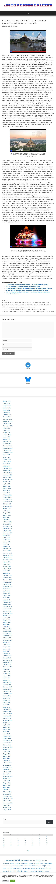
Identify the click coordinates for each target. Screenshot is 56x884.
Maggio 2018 (6, 622)
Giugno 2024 (7, 459)
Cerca (4, 819)
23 (46, 842)
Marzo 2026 (6, 412)
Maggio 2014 (6, 729)
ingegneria (19, 866)
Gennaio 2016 (7, 684)
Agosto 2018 (6, 615)
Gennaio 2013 (7, 765)
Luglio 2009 (6, 805)
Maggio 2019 (6, 595)
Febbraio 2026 (7, 414)
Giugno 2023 (7, 486)
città (33, 302)
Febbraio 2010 (7, 792)
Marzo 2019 (6, 600)
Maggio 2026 (7, 408)
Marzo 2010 (6, 789)
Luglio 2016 (6, 671)
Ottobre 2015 (7, 691)
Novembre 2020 (7, 555)
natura (9, 868)
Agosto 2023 (6, 481)
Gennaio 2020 (7, 577)
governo (12, 304)
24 (3, 845)
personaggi (26, 868)
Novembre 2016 (7, 662)
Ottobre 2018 (7, 611)
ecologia (36, 863)
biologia (38, 860)
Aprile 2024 (6, 464)
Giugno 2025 (6, 432)
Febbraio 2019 (7, 602)
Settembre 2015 (7, 693)
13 (25, 840)
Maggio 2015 (6, 702)
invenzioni (33, 866)
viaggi (33, 307)
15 (39, 840)
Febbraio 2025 (7, 441)
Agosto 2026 (6, 401)
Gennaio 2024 (7, 470)
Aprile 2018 (6, 624)
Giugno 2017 (6, 647)
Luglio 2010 (6, 780)
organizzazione (28, 304)
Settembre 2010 (7, 776)
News (5, 300)
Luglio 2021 (6, 537)
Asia (12, 302)
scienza (48, 868)
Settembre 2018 (7, 613)
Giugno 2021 (6, 539)
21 (32, 842)
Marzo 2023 (6, 493)
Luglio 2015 (6, 698)
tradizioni (47, 871)
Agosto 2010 (6, 778)
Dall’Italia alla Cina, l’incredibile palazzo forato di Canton (23, 286)
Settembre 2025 (7, 426)
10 (3, 840)
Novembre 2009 (8, 798)
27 (25, 845)
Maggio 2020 (7, 568)
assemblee (18, 302)
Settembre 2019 (7, 586)
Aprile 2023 (6, 490)
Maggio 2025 (7, 435)
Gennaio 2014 (7, 738)
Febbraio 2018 (7, 629)
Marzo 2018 (6, 626)
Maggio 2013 (6, 756)
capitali (29, 302)
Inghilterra (26, 865)
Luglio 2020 (6, 564)
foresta (4, 865)
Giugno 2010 (6, 783)
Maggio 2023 (7, 488)
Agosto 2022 (6, 508)
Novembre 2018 (7, 609)
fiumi (47, 302)
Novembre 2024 (7, 448)
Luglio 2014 (6, 725)
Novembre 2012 (7, 769)
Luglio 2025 (6, 430)
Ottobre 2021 (7, 530)
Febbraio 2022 (7, 522)
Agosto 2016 (6, 669)
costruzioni (12, 863)
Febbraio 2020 (7, 575)
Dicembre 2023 (7, 472)
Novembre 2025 (7, 421)
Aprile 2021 (6, 544)
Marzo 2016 (6, 680)
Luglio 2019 (6, 591)
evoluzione (48, 863)
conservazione (6, 863)
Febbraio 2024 (7, 468)
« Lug (27, 850)
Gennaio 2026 (7, 417)
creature (17, 863)
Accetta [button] (12, 880)
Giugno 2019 (6, 593)
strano (26, 871)
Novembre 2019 (7, 582)
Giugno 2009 (7, 807)
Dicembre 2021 (7, 526)
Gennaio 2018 (7, 631)
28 (32, 845)
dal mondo (38, 302)
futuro (7, 865)
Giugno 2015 (6, 700)
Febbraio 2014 (7, 736)
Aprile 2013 (6, 758)
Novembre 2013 (7, 743)
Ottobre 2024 (7, 450)
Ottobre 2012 (7, 771)
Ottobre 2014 (7, 718)
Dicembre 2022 (7, 499)
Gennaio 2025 (7, 443)
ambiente (9, 860)
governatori (5, 304)
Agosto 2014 (6, 722)
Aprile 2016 (6, 678)
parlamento (42, 304)
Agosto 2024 (6, 455)
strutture (21, 307)
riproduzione (40, 868)
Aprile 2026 (6, 410)
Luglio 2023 (6, 484)
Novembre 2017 (7, 635)
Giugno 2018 (6, 620)
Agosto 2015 (6, 696)
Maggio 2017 (6, 649)
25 (11, 845)
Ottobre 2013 (7, 745)
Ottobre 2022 (7, 504)
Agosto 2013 (6, 749)
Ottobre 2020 (7, 557)
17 (3, 842)
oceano (15, 868)
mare (48, 866)
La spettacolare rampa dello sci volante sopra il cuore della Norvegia (27, 290)
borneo (24, 302)
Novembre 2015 (7, 689)
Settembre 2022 (7, 506)
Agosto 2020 (6, 562)
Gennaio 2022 (7, 524)
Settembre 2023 (8, 479)
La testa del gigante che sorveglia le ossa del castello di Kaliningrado (27, 284)
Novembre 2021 (7, 528)
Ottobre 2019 (7, 584)
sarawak (11, 307)
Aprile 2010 (6, 787)
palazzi (36, 304)
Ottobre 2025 (7, 423)
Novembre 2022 (7, 501)
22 (39, 842)
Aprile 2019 (6, 597)
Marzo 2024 (6, 466)
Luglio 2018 (6, 618)
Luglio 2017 (6, 644)
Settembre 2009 (8, 803)
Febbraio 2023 (7, 495)
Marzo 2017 (6, 653)
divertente (31, 863)
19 (18, 842)
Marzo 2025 (6, 439)
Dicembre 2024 (7, 446)
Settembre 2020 (8, 560)
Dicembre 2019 (7, 580)
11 (10, 840)
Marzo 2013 (6, 760)
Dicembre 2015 (7, 687)
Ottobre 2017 (7, 638)
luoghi (17, 304)
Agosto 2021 (6, 535)
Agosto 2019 (6, 588)
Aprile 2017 (6, 651)
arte (31, 860)
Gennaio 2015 (7, 711)
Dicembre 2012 (7, 767)
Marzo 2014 (6, 734)
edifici (43, 302)
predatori (33, 868)
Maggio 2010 (6, 785)
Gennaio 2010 (7, 794)
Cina (43, 860)
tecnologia (39, 871)
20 (25, 842)
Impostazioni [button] (5, 880)
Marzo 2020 (6, 573)
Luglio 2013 (6, 751)
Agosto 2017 (6, 642)
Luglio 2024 (6, 457)
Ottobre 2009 (7, 801)
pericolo (19, 868)
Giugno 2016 (6, 673)
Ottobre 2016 (7, 664)
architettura (7, 302)
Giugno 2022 (6, 513)
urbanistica (28, 307)
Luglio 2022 (6, 510)
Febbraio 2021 (7, 548)
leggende (39, 865)
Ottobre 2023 (7, 477)
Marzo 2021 (6, 546)
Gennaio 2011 (7, 774)
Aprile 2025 (6, 437)
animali (16, 860)
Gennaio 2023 (7, 497)
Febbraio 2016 (7, 682)
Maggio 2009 (7, 809)
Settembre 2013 (7, 747)
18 (10, 842)
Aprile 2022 (6, 517)
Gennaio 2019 (7, 604)
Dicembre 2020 (7, 553)
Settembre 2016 (7, 667)
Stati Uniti (12, 871)
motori (4, 868)
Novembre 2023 (7, 475)
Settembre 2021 (7, 533)
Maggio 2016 (6, 676)
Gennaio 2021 (7, 551)
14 (32, 840)
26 (18, 845)
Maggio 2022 (7, 515)
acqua (4, 860)
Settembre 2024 (8, 452)
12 (18, 840)
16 (46, 840)
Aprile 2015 (6, 705)
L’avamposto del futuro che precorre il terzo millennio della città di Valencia (29, 288)
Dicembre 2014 (7, 713)
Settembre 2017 (7, 640)
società (5, 871)
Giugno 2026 (7, 405)
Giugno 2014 (6, 727)
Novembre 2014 (7, 716)
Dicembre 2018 (7, 606)
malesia (21, 304)
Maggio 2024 (7, 461)
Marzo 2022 (6, 519)
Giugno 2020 (7, 566)
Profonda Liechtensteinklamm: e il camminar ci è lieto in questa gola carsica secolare (29, 311)
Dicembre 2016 (7, 660)
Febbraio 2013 (7, 763)
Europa (41, 863)
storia (16, 307)
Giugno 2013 (6, 754)
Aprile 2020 (6, 571)
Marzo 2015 (6, 707)
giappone (12, 866)
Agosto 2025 (6, 428)
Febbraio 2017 (7, 655)
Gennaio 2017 (7, 658)
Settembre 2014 (7, 720)
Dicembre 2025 (7, 419)
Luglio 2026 (6, 403)
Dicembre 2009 (7, 796)
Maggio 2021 (6, 542)
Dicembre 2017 (7, 633)
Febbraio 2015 (7, 709)
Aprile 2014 (6, 731)
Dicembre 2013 (7, 740)
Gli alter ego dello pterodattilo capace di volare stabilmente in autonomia (25, 309)
